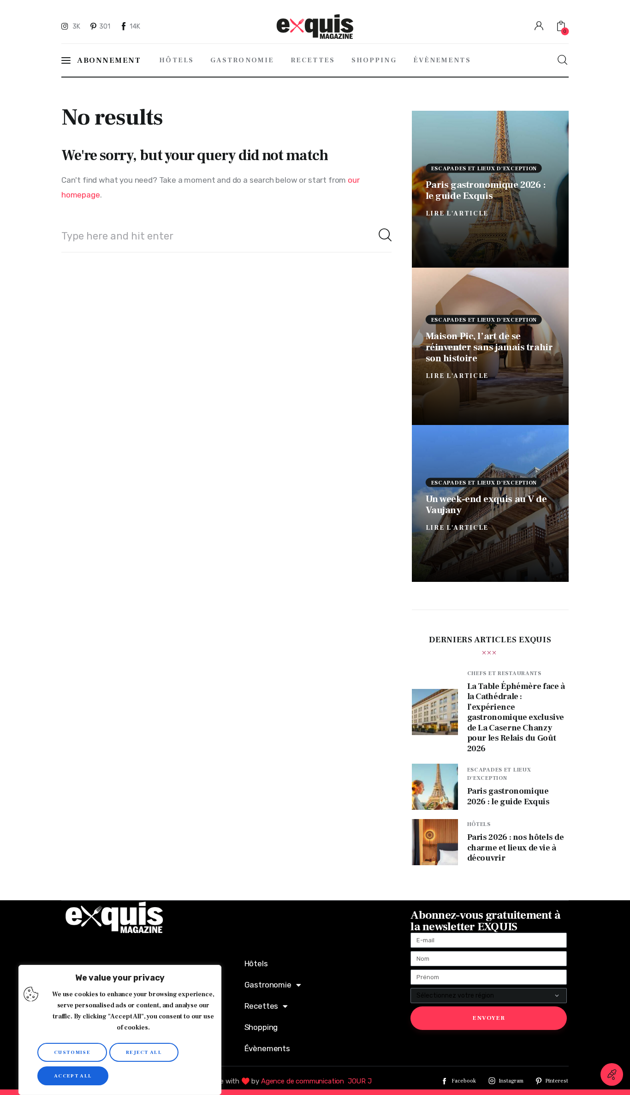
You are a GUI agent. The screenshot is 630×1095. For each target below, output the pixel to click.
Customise (72, 1052)
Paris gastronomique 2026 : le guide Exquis (486, 190)
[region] (119, 1030)
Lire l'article (457, 213)
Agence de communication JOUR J (316, 1081)
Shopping (261, 1027)
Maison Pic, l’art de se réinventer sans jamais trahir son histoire (489, 347)
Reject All (144, 1052)
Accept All (73, 1075)
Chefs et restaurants (504, 673)
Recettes (261, 1006)
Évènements (267, 1048)
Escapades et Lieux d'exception (484, 168)
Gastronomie (267, 984)
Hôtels (479, 824)
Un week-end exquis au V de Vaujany (486, 504)
